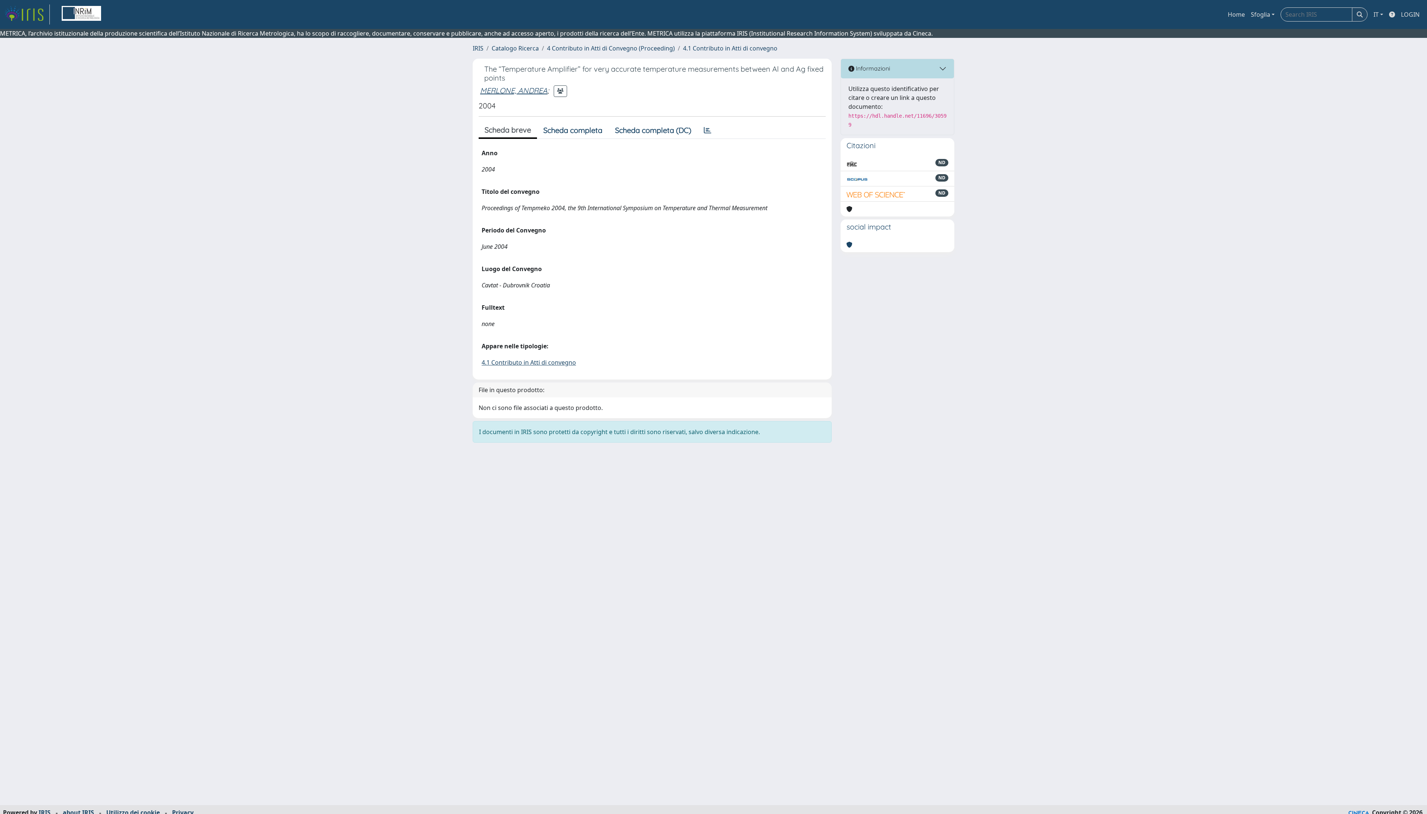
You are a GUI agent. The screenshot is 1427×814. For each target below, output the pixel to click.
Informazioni (872, 68)
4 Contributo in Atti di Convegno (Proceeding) (611, 48)
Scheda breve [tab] (508, 129)
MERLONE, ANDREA (513, 90)
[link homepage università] (81, 14)
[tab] (708, 130)
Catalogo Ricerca (515, 48)
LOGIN (1410, 14)
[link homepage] (27, 14)
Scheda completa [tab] (572, 130)
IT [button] (1376, 14)
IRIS (478, 48)
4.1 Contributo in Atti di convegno (730, 48)
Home (1236, 14)
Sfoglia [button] (1260, 14)
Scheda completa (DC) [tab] (653, 130)
